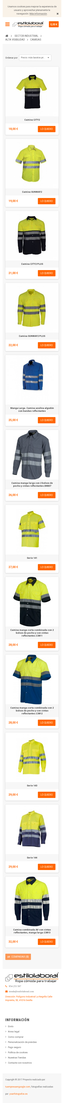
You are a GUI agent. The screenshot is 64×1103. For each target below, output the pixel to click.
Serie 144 (32, 857)
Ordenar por (11, 57)
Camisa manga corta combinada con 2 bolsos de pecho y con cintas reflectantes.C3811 (32, 633)
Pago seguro (14, 1047)
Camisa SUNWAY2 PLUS (32, 336)
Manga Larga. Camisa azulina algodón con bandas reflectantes (32, 409)
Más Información (38, 13)
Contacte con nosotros (20, 1062)
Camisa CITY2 (32, 119)
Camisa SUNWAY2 (32, 192)
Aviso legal (13, 1031)
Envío (11, 1026)
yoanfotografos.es (18, 1094)
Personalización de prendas (22, 1042)
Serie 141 (32, 558)
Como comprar (15, 1037)
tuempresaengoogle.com (17, 1087)
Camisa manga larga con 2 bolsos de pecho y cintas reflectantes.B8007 (32, 484)
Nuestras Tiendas (17, 1057)
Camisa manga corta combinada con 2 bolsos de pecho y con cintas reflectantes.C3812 (32, 710)
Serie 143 (32, 785)
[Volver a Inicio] (6, 35)
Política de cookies (18, 1052)
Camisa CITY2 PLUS (32, 264)
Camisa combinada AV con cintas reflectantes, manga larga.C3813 (32, 931)
